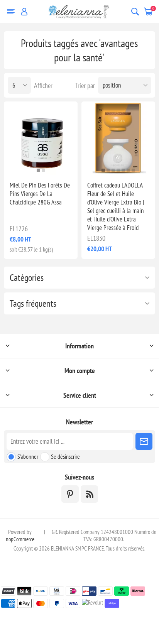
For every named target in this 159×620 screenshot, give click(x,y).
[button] (38, 170)
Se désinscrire (65, 456)
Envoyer (143, 441)
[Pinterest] (70, 494)
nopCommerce (20, 539)
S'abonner (27, 456)
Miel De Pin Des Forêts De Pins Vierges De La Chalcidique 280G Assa (40, 193)
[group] (41, 138)
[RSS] (89, 494)
